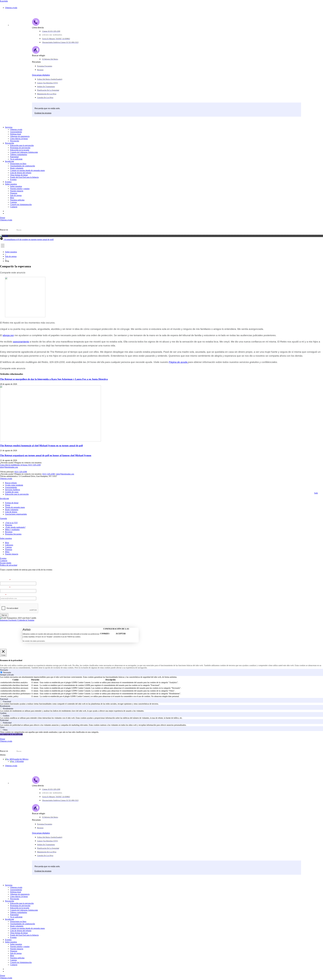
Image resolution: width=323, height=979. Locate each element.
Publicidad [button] (4, 720)
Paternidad (14, 157)
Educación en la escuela (19, 150)
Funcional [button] (4, 699)
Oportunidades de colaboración (22, 166)
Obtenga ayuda (11, 8)
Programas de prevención (20, 148)
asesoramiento (21, 341)
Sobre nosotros (11, 184)
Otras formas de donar (19, 175)
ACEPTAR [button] (121, 634)
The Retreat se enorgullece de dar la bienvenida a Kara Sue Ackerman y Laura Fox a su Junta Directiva (54, 379)
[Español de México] (4, 236)
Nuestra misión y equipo (20, 189)
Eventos (13, 179)
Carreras (13, 202)
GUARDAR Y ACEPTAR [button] (11, 734)
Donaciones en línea (18, 164)
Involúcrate (9, 161)
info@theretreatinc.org (65, 474)
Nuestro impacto (16, 191)
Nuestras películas (17, 200)
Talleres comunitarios (18, 154)
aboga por (8, 335)
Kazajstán (4, 1)
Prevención (14, 141)
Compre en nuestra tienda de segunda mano (27, 170)
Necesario (7, 672)
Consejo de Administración (21, 204)
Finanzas (13, 193)
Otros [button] (2, 727)
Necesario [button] (4, 670)
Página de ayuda (178, 362)
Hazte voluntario (16, 168)
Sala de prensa (16, 195)
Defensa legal (15, 134)
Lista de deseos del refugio (20, 173)
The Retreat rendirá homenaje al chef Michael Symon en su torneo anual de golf (41, 445)
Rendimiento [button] (5, 706)
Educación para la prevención (22, 145)
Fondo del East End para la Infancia (24, 177)
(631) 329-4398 (20, 472)
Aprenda (3, 518)
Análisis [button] (3, 713)
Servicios (8, 127)
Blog (12, 198)
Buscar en (4, 230)
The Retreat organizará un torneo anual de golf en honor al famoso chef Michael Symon (45, 455)
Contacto (13, 207)
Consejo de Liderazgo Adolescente (24, 152)
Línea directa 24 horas (19, 139)
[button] (161, 233)
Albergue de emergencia (20, 136)
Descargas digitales (41, 75)
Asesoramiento (16, 132)
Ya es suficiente (16, 159)
